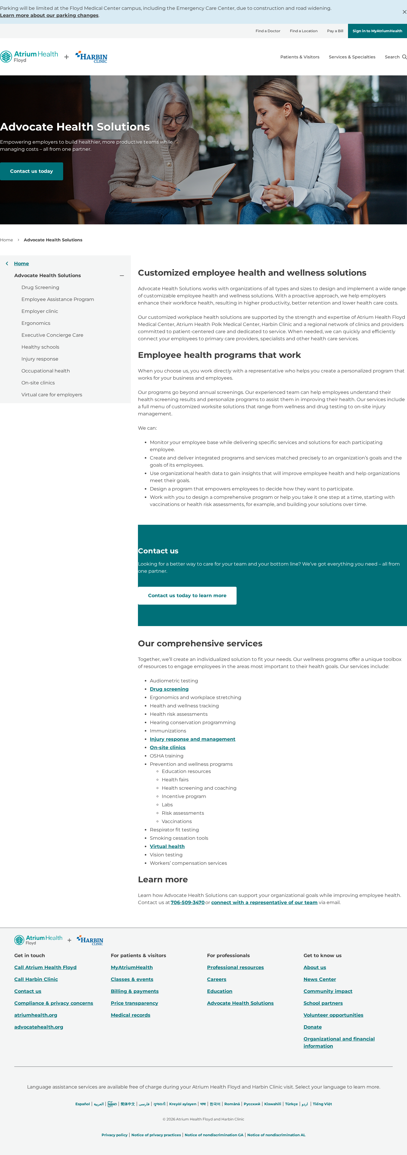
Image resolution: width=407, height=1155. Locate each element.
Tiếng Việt (322, 1104)
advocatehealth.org (38, 1027)
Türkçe (291, 1104)
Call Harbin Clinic (36, 979)
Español (82, 1104)
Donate (313, 1027)
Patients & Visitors (299, 57)
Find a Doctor (268, 31)
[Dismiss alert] (404, 12)
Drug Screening (40, 287)
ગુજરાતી (159, 1104)
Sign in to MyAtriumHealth (377, 31)
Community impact (328, 991)
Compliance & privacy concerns (53, 1003)
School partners (323, 1003)
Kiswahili (272, 1104)
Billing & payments (135, 991)
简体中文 (128, 1104)
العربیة (99, 1104)
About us (315, 967)
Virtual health (167, 846)
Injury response (39, 359)
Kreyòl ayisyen (182, 1104)
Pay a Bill (335, 31)
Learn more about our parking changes (49, 15)
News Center (320, 979)
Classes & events (132, 979)
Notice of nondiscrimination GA (214, 1135)
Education (219, 991)
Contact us (27, 991)
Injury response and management (192, 739)
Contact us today (31, 171)
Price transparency (134, 1003)
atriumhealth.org (35, 1015)
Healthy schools (40, 347)
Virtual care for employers (51, 395)
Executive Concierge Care (52, 335)
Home (6, 240)
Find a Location (304, 31)
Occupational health (45, 371)
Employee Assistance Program (57, 299)
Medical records (130, 1015)
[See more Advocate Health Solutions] (121, 275)
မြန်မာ (112, 1104)
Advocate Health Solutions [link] (53, 240)
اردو (305, 1104)
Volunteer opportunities (333, 1015)
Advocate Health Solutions (240, 1003)
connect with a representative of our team (264, 902)
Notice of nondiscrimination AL (276, 1135)
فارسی (144, 1104)
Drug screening (169, 689)
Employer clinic (39, 311)
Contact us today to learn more (187, 595)
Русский (252, 1104)
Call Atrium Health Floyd (45, 967)
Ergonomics (35, 323)
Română (232, 1104)
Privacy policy (115, 1135)
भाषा (203, 1104)
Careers (216, 979)
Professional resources (235, 967)
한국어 (215, 1104)
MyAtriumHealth (132, 967)
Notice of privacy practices (156, 1135)
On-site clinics (38, 383)
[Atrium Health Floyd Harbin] (53, 56)
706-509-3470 (188, 902)
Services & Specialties (352, 57)
